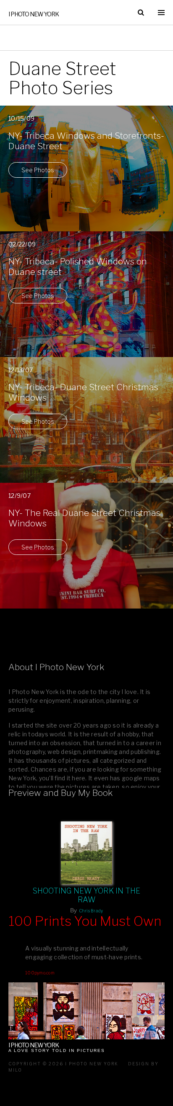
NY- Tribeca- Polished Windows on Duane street (77, 266)
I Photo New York (33, 14)
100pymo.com (40, 972)
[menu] (161, 12)
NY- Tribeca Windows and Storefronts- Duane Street (86, 140)
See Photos (37, 170)
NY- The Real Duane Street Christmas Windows (84, 518)
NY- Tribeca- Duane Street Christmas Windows (83, 392)
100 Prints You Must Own (85, 921)
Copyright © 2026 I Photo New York (63, 1063)
